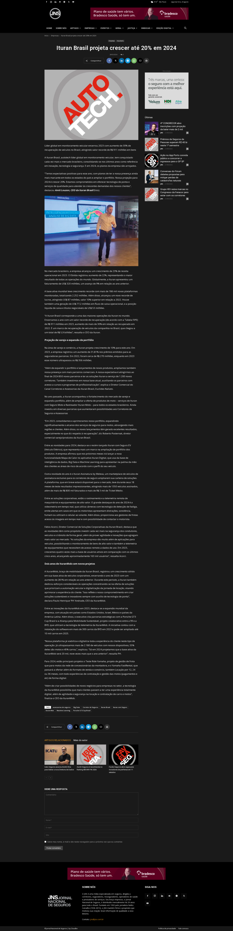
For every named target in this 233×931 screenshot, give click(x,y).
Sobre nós (61, 28)
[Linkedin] (55, 2)
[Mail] (60, 2)
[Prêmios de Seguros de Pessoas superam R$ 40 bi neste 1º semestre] (151, 144)
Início (46, 35)
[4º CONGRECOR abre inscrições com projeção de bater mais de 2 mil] (151, 128)
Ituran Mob (50, 710)
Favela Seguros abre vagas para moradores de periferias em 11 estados (121, 769)
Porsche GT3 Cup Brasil (81, 710)
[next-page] (50, 777)
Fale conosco (183, 928)
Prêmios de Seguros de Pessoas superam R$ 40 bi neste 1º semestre (173, 142)
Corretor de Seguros (90, 707)
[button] (185, 28)
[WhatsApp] (134, 60)
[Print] (146, 60)
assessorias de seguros (62, 707)
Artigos (74, 28)
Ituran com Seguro (120, 707)
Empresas (90, 28)
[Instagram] (51, 2)
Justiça (131, 28)
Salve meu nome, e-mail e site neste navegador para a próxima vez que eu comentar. (85, 842)
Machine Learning (63, 710)
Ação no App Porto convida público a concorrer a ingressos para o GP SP (174, 158)
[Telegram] (64, 2)
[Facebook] (46, 2)
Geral (118, 28)
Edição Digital (164, 28)
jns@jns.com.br (97, 919)
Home (49, 28)
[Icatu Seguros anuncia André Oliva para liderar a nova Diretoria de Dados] (59, 755)
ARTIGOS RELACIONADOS (57, 740)
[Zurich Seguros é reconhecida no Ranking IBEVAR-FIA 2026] (91, 755)
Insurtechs (120, 41)
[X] (69, 2)
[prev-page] (46, 777)
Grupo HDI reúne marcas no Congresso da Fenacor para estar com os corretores (174, 192)
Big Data (76, 707)
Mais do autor (80, 740)
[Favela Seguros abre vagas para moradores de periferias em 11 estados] (123, 755)
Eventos (105, 28)
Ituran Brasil (105, 707)
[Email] (140, 60)
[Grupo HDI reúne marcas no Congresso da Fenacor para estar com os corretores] (151, 194)
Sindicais (145, 28)
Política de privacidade (167, 928)
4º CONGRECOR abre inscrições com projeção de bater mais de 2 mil (173, 126)
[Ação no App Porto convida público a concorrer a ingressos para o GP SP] (151, 160)
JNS (161, 133)
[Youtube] (73, 2)
